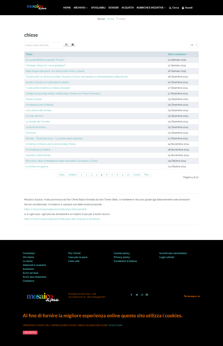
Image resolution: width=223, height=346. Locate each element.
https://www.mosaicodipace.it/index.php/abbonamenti (55, 209)
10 (128, 174)
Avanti (136, 174)
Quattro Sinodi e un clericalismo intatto (47, 82)
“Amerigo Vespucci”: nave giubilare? (46, 65)
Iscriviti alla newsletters (173, 253)
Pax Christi (74, 253)
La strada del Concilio (38, 121)
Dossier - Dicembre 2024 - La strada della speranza (54, 138)
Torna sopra (190, 296)
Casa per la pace (78, 257)
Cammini (30, 132)
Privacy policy (122, 257)
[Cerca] (66, 45)
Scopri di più (115, 325)
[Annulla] (73, 45)
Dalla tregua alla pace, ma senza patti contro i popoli (55, 71)
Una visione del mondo (38, 110)
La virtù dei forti (34, 116)
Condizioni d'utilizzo (125, 261)
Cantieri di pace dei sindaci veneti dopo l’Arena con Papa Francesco (63, 93)
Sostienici (28, 269)
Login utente (166, 257)
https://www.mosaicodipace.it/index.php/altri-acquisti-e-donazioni (62, 219)
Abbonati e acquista (34, 265)
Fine (146, 174)
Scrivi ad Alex (31, 273)
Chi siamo (28, 257)
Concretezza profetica (38, 149)
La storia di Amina (36, 127)
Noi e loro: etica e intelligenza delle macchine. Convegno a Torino (62, 160)
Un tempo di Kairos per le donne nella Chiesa (51, 144)
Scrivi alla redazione (34, 277)
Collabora (28, 281)
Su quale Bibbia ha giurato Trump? (45, 59)
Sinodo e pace (34, 99)
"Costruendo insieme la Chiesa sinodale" (48, 87)
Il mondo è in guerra (37, 166)
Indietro (73, 174)
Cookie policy (122, 253)
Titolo (29, 54)
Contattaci (29, 253)
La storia (28, 261)
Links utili (73, 261)
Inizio (62, 174)
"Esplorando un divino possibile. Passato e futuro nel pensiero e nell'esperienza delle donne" (77, 76)
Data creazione (176, 54)
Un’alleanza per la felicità (39, 104)
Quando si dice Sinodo (38, 155)
